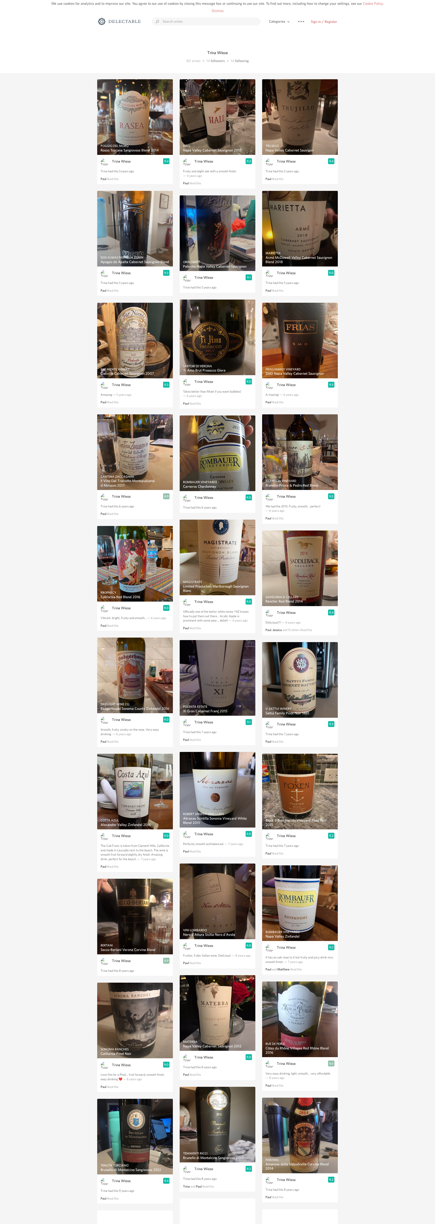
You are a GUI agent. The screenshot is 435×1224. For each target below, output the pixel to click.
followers (218, 61)
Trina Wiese (121, 161)
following (242, 61)
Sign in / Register (324, 21)
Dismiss (218, 11)
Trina (186, 1186)
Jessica (277, 630)
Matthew (283, 969)
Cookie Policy (373, 3)
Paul (103, 179)
